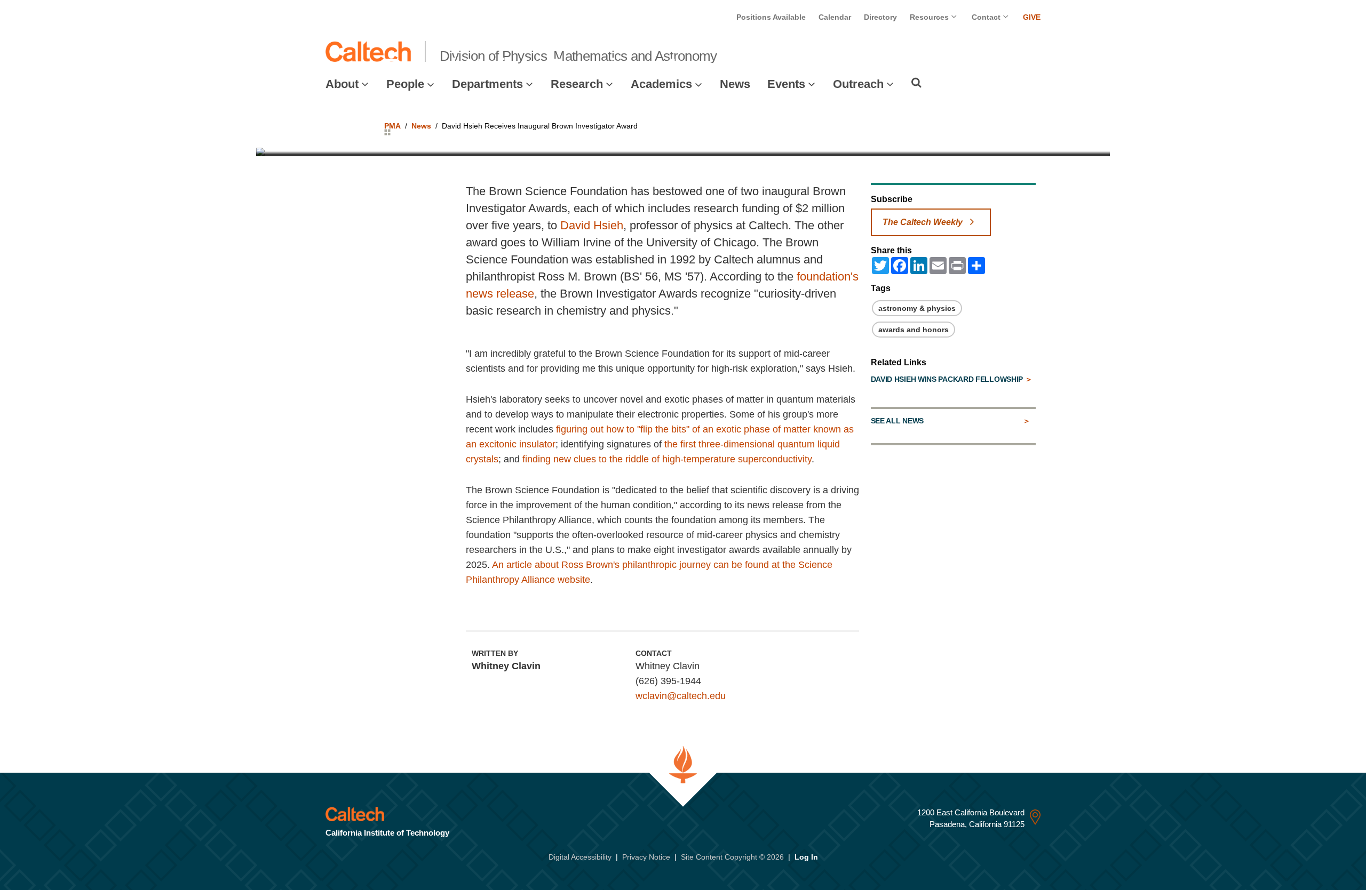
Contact (987, 17)
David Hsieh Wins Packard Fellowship (948, 379)
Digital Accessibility (580, 857)
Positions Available (771, 17)
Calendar (835, 17)
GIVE (1032, 17)
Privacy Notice (646, 857)
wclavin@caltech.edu (681, 696)
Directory (880, 17)
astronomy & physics (917, 308)
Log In (806, 857)
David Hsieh (591, 225)
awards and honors (913, 329)
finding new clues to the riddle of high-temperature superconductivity (667, 459)
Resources (930, 17)
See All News (897, 420)
